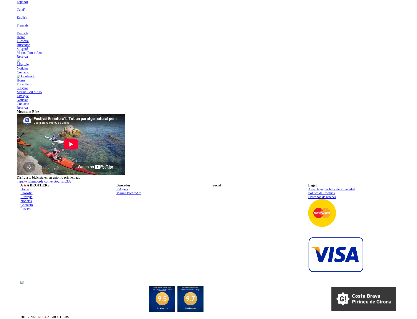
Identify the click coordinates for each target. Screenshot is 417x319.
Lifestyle (23, 64)
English (22, 17)
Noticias (22, 68)
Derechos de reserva (322, 197)
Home (21, 37)
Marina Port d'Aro (29, 53)
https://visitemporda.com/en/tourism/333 (44, 181)
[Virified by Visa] (336, 254)
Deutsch (22, 33)
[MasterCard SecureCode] (322, 212)
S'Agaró (22, 49)
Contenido (28, 76)
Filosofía (23, 41)
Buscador (23, 45)
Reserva (22, 56)
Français (22, 25)
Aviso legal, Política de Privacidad (331, 189)
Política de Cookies (321, 193)
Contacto (23, 72)
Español (22, 2)
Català (21, 10)
